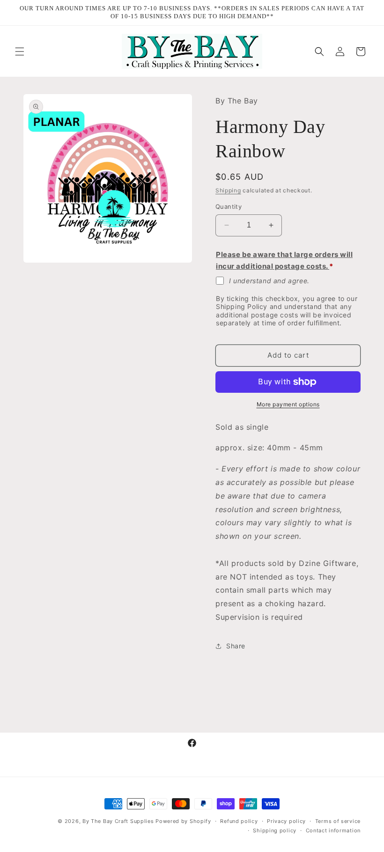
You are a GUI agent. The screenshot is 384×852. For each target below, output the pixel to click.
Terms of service (338, 821)
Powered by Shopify (183, 821)
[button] (19, 51)
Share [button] (235, 646)
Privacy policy (286, 821)
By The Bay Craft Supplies (118, 821)
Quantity (228, 206)
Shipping (228, 190)
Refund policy (239, 821)
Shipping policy (274, 830)
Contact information (333, 830)
